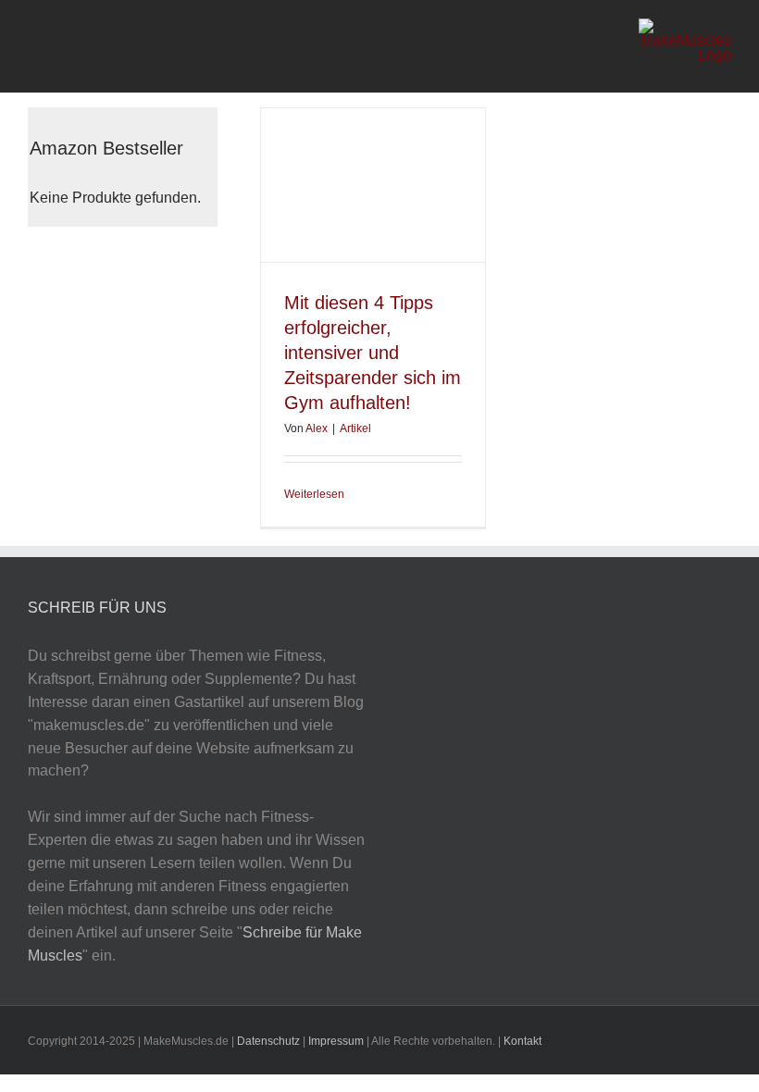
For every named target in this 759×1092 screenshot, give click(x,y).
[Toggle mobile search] (63, 46)
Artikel (355, 428)
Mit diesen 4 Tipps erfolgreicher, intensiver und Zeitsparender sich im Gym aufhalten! (372, 352)
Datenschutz (270, 1041)
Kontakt (522, 1041)
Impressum (336, 1041)
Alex (316, 428)
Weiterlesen (314, 494)
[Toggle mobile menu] (35, 46)
